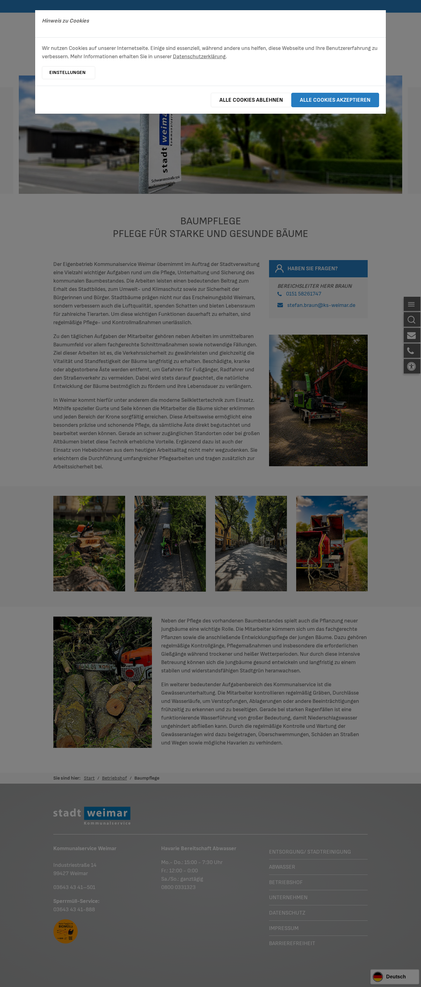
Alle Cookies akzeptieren (335, 100)
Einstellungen (67, 72)
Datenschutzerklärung (199, 56)
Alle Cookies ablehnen (251, 100)
